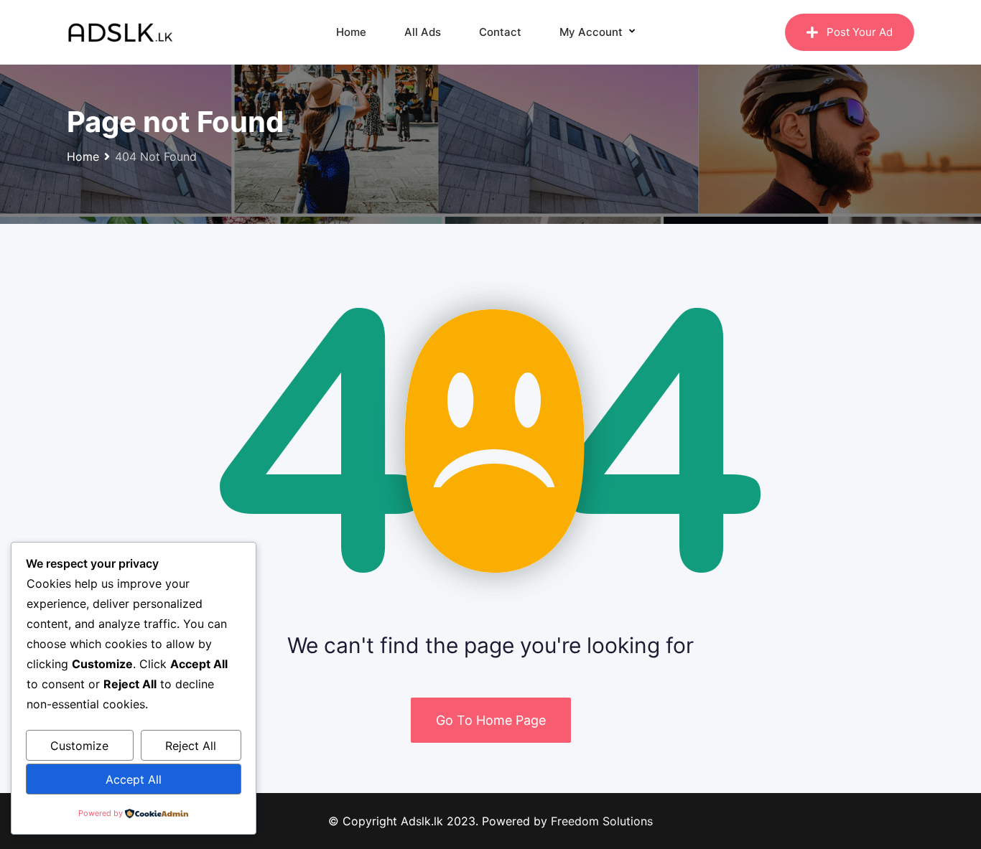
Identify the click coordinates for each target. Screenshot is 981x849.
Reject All (190, 745)
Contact (500, 32)
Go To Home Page (491, 720)
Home (351, 32)
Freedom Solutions (602, 821)
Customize (79, 745)
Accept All (134, 779)
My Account (591, 32)
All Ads (422, 32)
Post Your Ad (860, 32)
